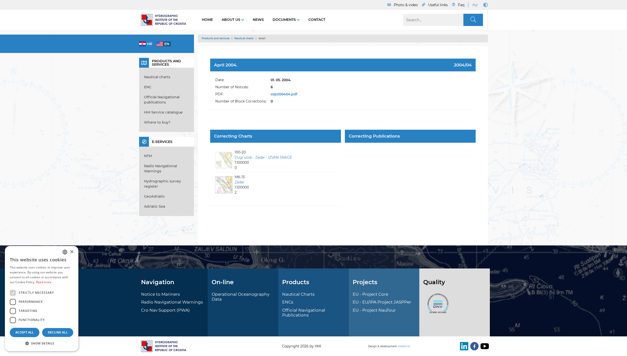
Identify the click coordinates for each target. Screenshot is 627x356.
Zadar (239, 182)
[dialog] (41, 298)
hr (149, 44)
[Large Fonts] (474, 5)
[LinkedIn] (463, 346)
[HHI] (165, 20)
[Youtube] (484, 346)
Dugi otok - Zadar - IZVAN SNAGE (263, 157)
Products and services (215, 38)
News (258, 19)
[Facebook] (473, 346)
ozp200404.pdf (284, 94)
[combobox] (64, 252)
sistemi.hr (404, 346)
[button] (41, 343)
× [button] (71, 252)
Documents (285, 19)
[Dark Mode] (484, 5)
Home (207, 19)
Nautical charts (243, 38)
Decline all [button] (58, 332)
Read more (44, 282)
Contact (316, 19)
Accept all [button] (24, 332)
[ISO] (436, 306)
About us (231, 19)
